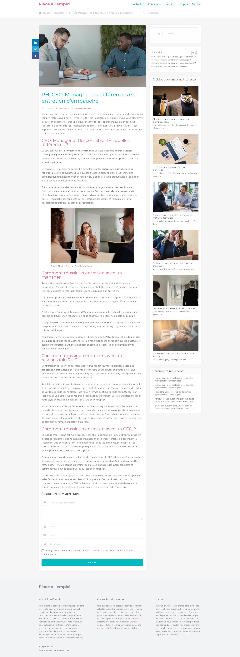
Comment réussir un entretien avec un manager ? (171, 60)
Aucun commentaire (83, 108)
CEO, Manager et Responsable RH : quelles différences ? (173, 56)
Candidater (154, 4)
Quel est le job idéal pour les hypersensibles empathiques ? (174, 379)
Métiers (196, 4)
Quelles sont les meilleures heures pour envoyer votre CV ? (174, 407)
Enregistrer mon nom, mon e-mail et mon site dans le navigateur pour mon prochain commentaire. (88, 553)
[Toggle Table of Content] (192, 53)
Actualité (138, 4)
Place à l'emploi (54, 4)
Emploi (183, 4)
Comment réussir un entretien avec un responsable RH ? (173, 63)
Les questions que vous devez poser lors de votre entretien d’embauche (174, 400)
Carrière (170, 4)
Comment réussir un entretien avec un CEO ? (169, 66)
